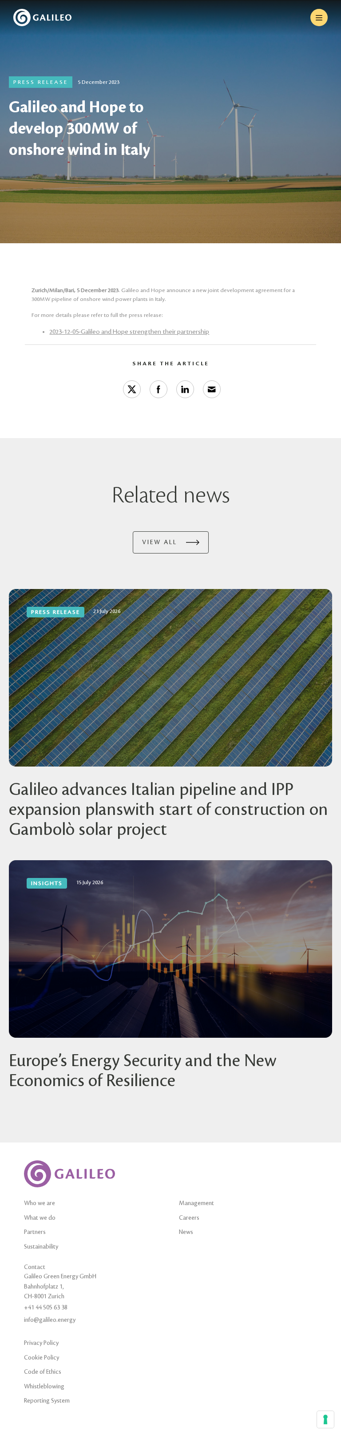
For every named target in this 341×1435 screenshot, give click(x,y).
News (186, 1232)
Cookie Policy (41, 1357)
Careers (189, 1218)
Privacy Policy (41, 1343)
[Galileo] (42, 17)
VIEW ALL (159, 542)
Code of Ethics (42, 1372)
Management (196, 1203)
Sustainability (41, 1246)
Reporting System (47, 1400)
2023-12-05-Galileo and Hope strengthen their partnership (129, 332)
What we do (40, 1218)
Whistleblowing (44, 1386)
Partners (35, 1232)
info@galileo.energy (49, 1320)
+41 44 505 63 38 (45, 1307)
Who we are (39, 1203)
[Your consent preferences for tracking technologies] (325, 1419)
